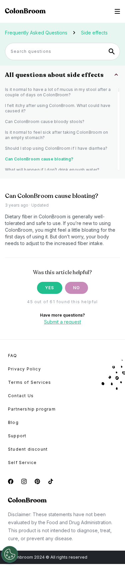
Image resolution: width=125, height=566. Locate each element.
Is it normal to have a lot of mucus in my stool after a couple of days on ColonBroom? (58, 92)
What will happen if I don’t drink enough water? (52, 169)
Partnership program (32, 409)
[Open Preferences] (9, 554)
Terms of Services (29, 382)
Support (17, 435)
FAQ (12, 355)
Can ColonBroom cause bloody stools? (44, 121)
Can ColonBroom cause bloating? (39, 158)
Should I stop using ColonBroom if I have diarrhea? (56, 148)
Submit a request (62, 322)
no (76, 287)
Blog (13, 422)
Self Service (22, 462)
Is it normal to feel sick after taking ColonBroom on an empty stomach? (56, 135)
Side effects (94, 32)
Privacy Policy (24, 368)
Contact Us (21, 395)
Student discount (28, 449)
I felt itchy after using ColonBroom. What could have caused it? (57, 108)
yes (49, 287)
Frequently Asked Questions (36, 32)
